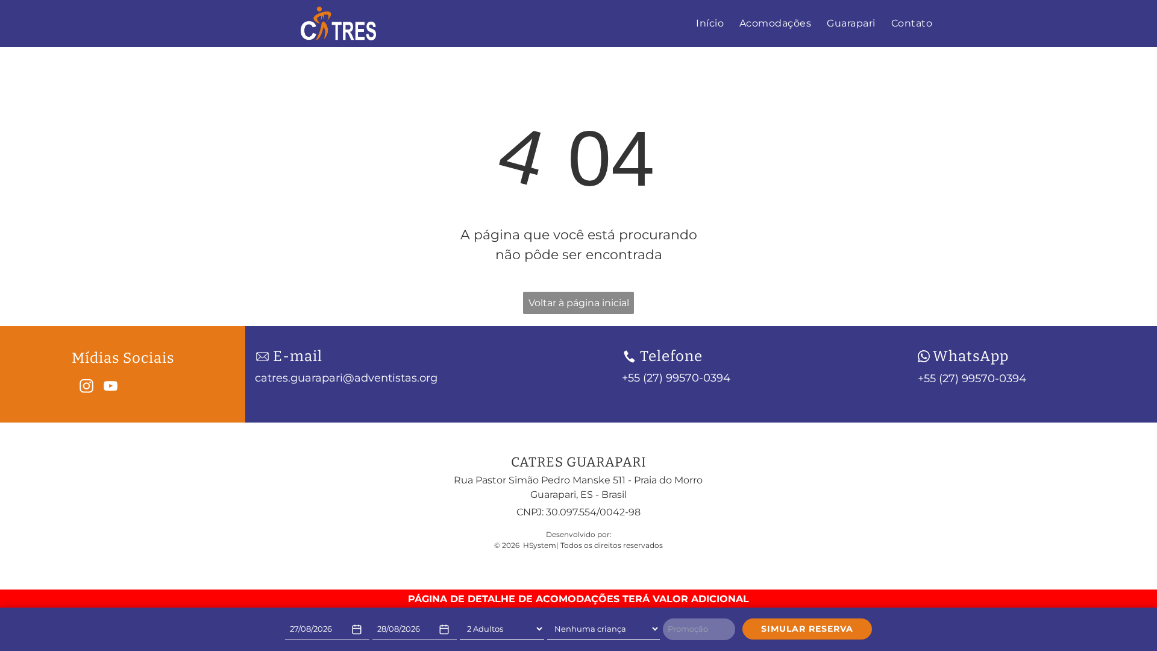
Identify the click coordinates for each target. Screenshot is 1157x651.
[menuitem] (710, 23)
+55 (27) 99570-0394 (972, 378)
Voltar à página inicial (578, 303)
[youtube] (110, 388)
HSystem (539, 545)
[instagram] (86, 388)
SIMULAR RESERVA (807, 628)
